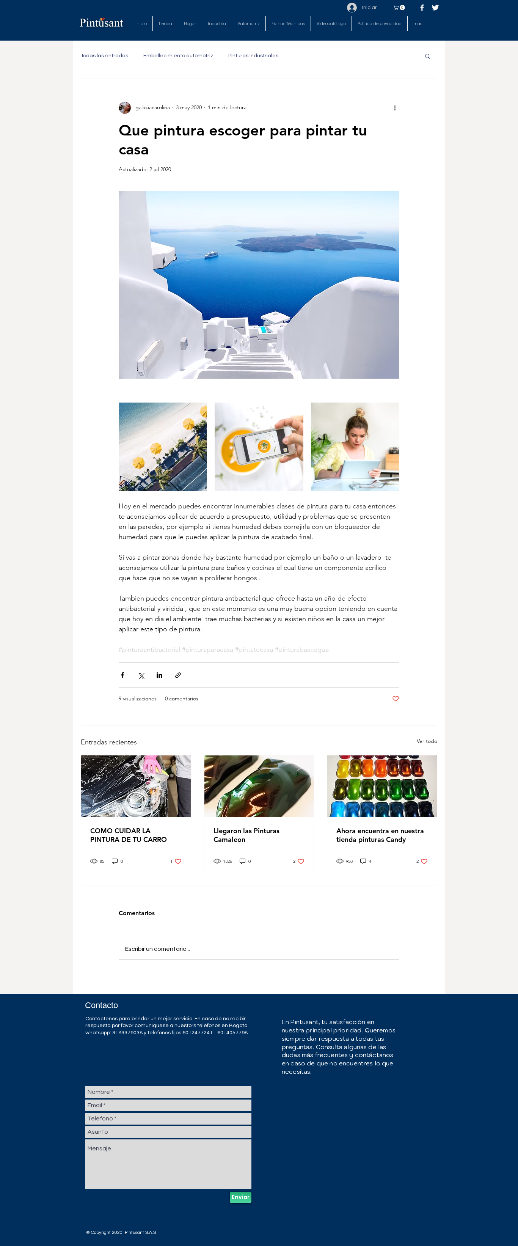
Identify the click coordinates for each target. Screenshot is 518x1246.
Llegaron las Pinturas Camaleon (246, 835)
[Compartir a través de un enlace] (178, 675)
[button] (288, 23)
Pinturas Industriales (253, 55)
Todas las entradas (104, 55)
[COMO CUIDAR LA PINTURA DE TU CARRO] (136, 786)
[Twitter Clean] (435, 7)
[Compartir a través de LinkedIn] (159, 675)
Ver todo (427, 741)
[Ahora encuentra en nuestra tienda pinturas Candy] (382, 786)
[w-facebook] (422, 7)
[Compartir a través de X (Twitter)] (140, 675)
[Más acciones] (394, 107)
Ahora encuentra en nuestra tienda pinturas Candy (380, 835)
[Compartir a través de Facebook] (122, 675)
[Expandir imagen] (163, 447)
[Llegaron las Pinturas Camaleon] (259, 786)
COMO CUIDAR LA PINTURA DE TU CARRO (128, 835)
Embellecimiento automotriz (178, 55)
